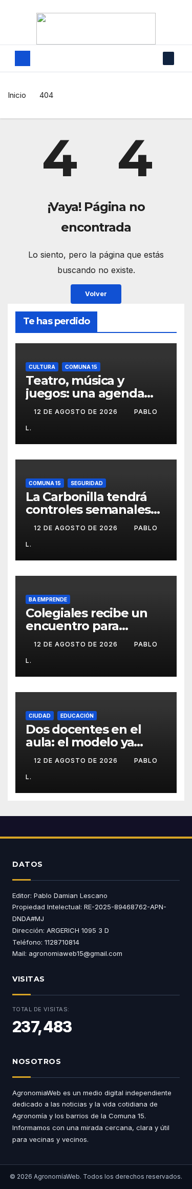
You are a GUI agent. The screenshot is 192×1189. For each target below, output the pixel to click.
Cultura (42, 367)
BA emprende (48, 599)
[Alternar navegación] (90, 58)
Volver (96, 294)
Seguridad (87, 483)
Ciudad (40, 716)
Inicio (17, 95)
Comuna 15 (81, 367)
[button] (153, 58)
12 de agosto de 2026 (77, 411)
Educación (77, 716)
